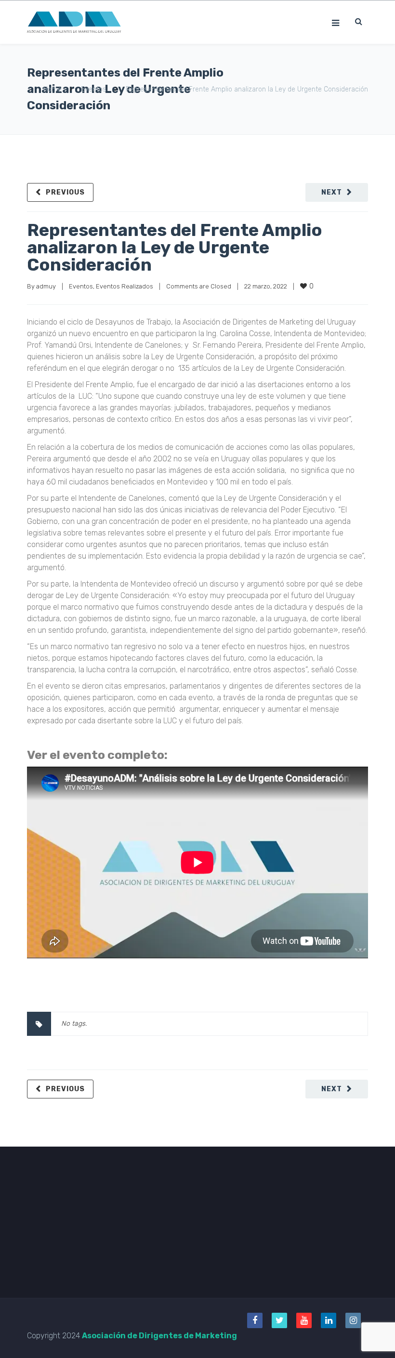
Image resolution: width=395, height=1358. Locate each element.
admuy (46, 286)
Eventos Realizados (124, 286)
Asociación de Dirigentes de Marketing (159, 1335)
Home (52, 89)
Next (331, 192)
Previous (65, 192)
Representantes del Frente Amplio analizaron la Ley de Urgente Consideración (174, 247)
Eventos (93, 89)
